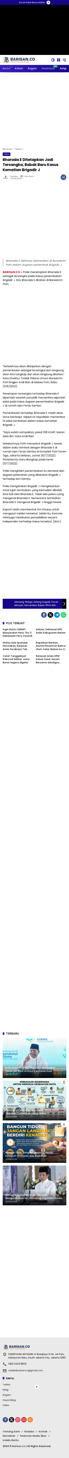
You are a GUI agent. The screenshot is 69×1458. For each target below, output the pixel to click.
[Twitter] (50, 615)
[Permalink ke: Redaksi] (6, 177)
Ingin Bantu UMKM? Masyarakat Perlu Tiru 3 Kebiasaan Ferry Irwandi (17, 633)
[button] (53, 60)
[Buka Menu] (59, 60)
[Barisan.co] (19, 59)
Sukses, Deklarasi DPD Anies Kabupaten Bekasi (50, 631)
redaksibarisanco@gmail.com (25, 1370)
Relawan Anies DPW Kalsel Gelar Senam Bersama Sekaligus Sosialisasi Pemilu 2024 (50, 659)
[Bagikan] (63, 177)
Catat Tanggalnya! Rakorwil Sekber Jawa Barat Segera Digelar (16, 659)
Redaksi (14, 176)
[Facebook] (44, 615)
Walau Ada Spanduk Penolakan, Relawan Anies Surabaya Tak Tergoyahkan (15, 646)
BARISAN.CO (11, 272)
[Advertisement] (34, 110)
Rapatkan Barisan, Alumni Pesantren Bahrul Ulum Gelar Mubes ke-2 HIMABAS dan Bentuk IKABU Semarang (51, 646)
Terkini (7, 154)
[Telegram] (57, 615)
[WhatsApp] (63, 615)
